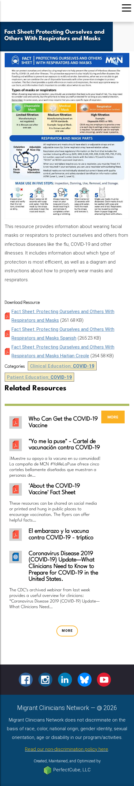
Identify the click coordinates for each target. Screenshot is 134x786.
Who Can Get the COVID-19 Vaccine (63, 422)
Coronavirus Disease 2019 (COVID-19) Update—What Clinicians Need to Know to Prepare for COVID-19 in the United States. (63, 566)
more (113, 417)
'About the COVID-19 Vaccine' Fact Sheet (54, 489)
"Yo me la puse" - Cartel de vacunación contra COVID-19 (64, 445)
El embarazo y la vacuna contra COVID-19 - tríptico (61, 534)
